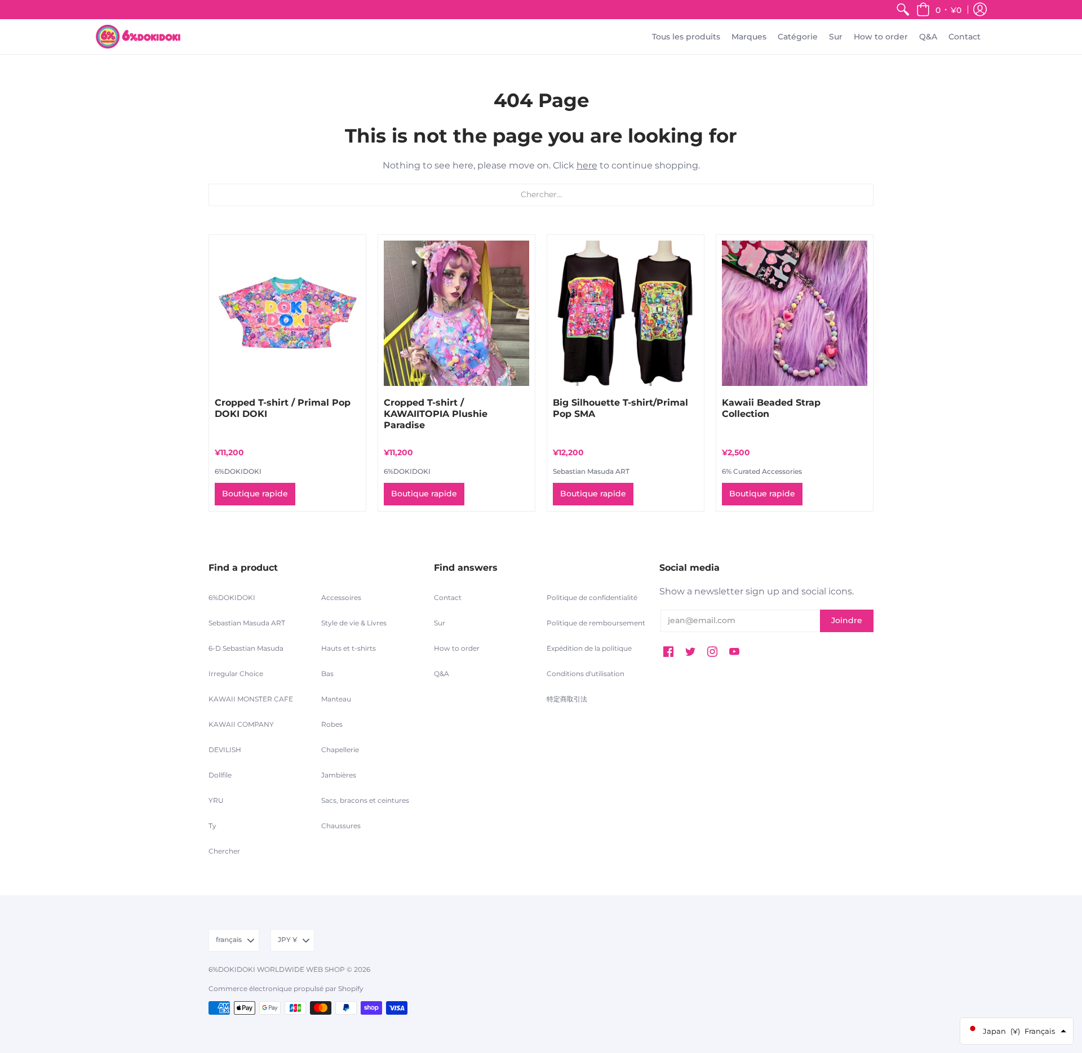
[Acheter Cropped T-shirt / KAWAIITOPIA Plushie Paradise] (456, 313)
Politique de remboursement (596, 623)
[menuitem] (903, 9)
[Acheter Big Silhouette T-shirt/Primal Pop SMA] (625, 313)
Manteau (336, 699)
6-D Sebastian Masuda (246, 648)
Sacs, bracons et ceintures (365, 800)
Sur (439, 623)
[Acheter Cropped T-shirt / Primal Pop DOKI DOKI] (287, 313)
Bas (327, 673)
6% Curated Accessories (762, 471)
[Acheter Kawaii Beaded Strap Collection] (794, 313)
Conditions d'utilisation (585, 673)
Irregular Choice (236, 673)
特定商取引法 (567, 699)
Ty (212, 825)
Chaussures (341, 825)
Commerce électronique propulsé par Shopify (286, 988)
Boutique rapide (255, 493)
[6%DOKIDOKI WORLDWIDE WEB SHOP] (138, 36)
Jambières (338, 775)
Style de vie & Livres (354, 623)
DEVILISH (225, 749)
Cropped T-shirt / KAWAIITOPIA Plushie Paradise (435, 413)
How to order (457, 648)
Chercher (224, 851)
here (587, 165)
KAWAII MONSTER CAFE (251, 699)
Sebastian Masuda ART (591, 471)
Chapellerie (340, 749)
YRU (216, 800)
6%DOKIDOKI (238, 471)
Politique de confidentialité (592, 597)
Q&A (441, 673)
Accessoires (341, 597)
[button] (939, 9)
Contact (448, 597)
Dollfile (220, 775)
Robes (332, 724)
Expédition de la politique (589, 648)
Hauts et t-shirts (348, 648)
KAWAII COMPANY (241, 724)
